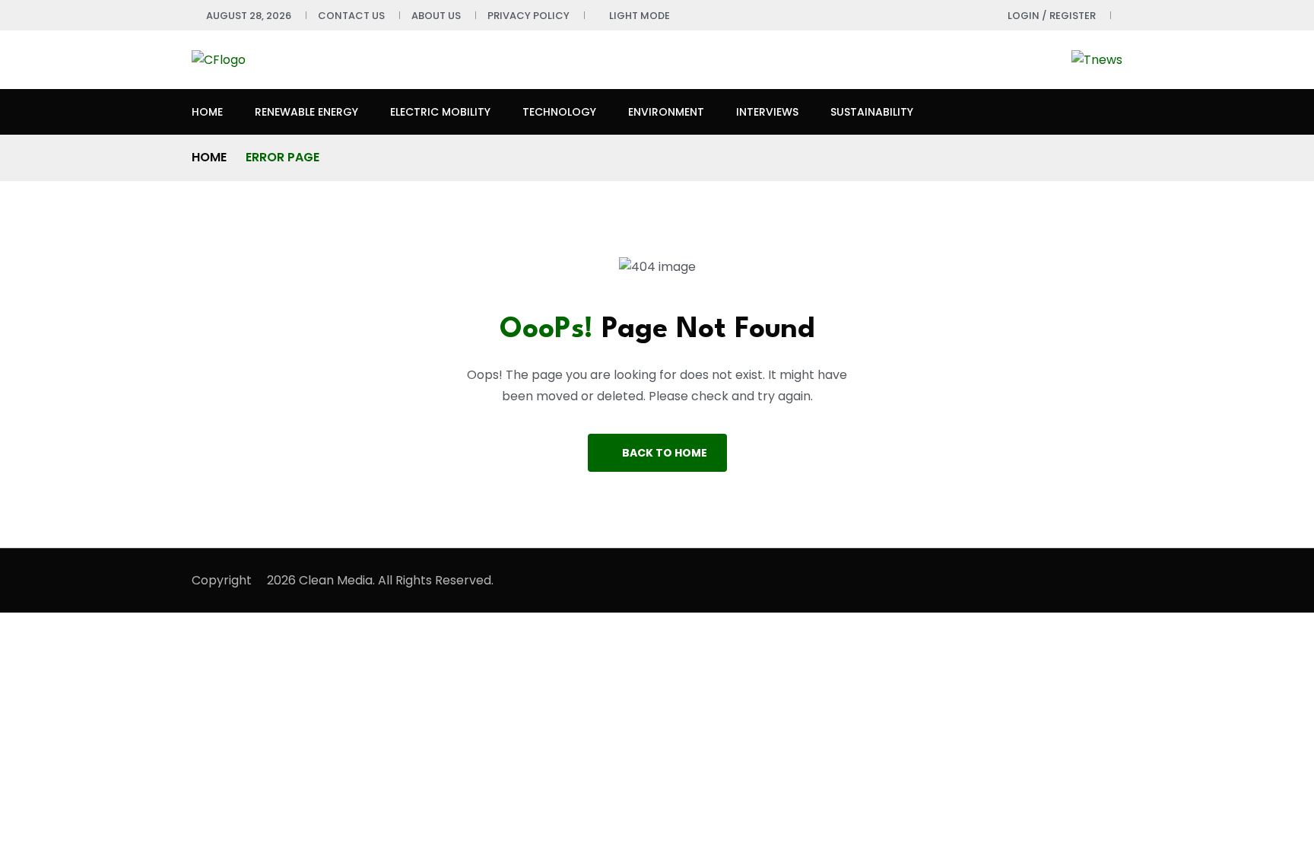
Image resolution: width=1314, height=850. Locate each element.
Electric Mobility (440, 111)
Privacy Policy (528, 15)
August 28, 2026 (248, 15)
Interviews (767, 111)
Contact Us (351, 15)
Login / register (1052, 15)
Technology (559, 111)
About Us (436, 15)
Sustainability (871, 111)
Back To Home (664, 452)
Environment (666, 111)
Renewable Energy (306, 111)
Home (207, 111)
